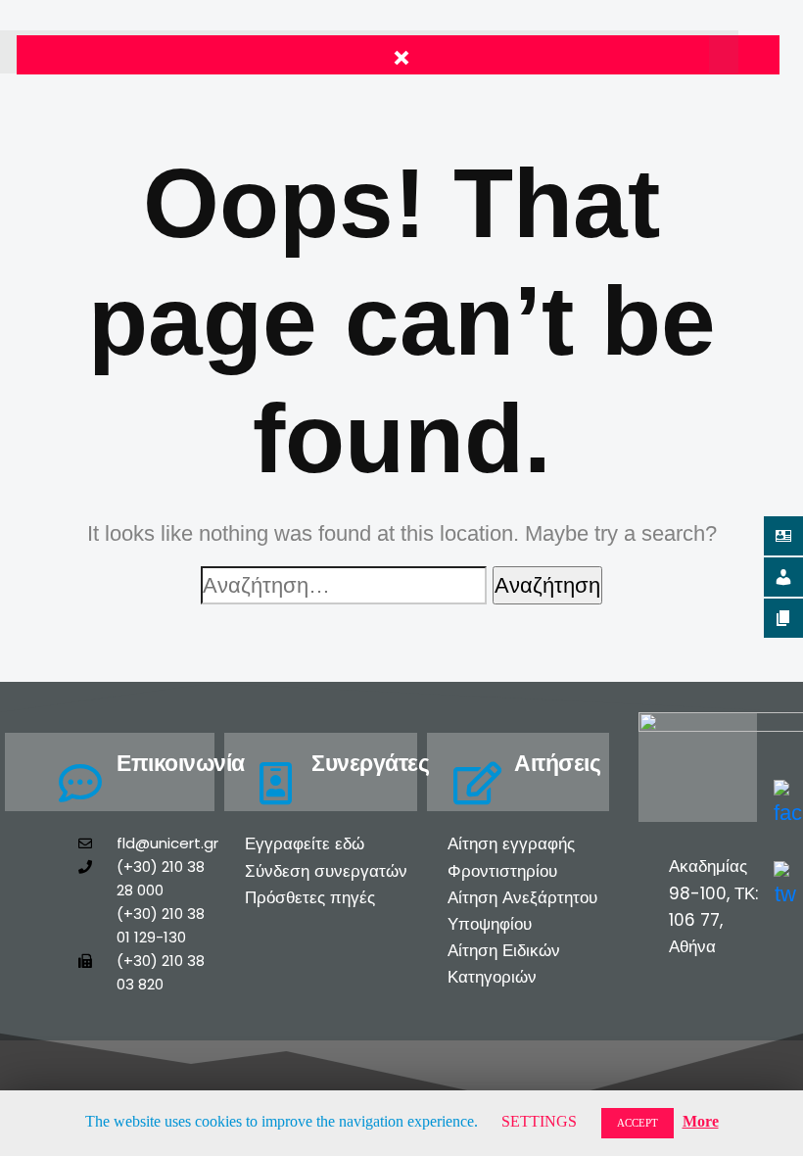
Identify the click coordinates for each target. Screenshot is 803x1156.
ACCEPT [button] (637, 1123)
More (701, 1121)
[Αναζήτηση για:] (344, 585)
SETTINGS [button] (539, 1121)
